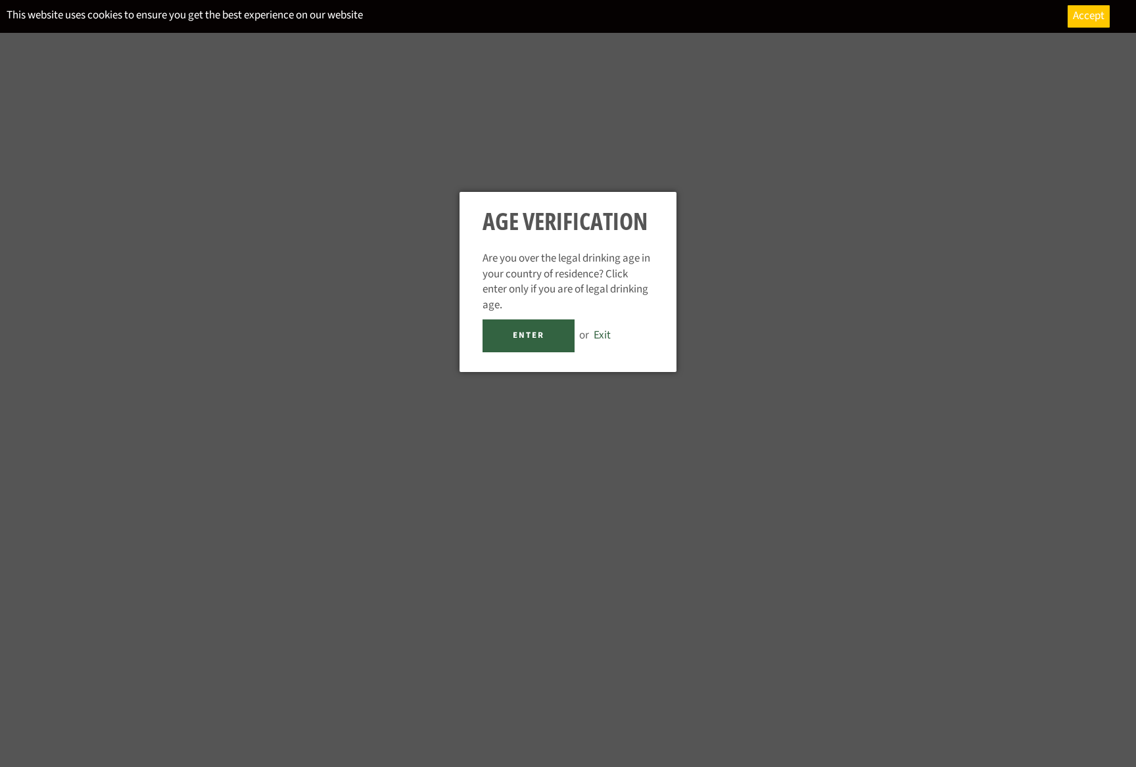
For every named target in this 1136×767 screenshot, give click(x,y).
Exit (602, 335)
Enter (528, 335)
